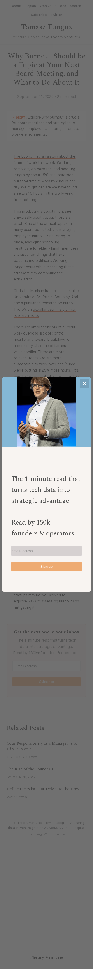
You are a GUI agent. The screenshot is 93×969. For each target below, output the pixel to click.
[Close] (84, 383)
